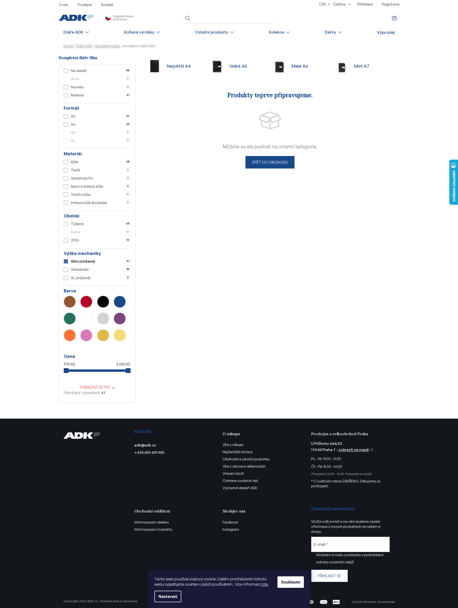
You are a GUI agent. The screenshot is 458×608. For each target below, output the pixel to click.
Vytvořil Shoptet (363, 602)
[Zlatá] (103, 335)
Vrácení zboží (233, 473)
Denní (100, 232)
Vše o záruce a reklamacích (244, 466)
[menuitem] (77, 32)
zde (264, 584)
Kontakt (107, 5)
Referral (100, 95)
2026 (100, 240)
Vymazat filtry (95, 387)
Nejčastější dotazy (238, 452)
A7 (100, 141)
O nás (63, 5)
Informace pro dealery (151, 522)
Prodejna (84, 5)
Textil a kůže (100, 195)
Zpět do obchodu (270, 162)
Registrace (391, 4)
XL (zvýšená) (99, 278)
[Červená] (86, 302)
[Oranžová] (70, 335)
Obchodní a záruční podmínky (246, 459)
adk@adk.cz (145, 445)
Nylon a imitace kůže (100, 186)
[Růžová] (86, 335)
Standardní (100, 269)
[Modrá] (120, 302)
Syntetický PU (99, 178)
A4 (100, 133)
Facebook (230, 522)
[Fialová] (120, 319)
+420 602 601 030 (149, 452)
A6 (100, 124)
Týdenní (100, 224)
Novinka (99, 87)
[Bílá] (86, 319)
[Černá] (103, 302)
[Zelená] (70, 319)
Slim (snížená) (100, 261)
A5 (100, 116)
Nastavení (167, 596)
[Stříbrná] (103, 319)
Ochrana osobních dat (240, 480)
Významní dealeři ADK (240, 488)
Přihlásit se (329, 575)
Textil (99, 170)
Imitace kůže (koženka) (99, 203)
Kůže (100, 162)
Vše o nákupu (233, 444)
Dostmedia (387, 602)
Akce (100, 79)
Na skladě (100, 71)
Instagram (231, 529)
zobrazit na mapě (354, 449)
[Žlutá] (120, 335)
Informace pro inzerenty (153, 529)
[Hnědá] (70, 302)
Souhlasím (290, 582)
